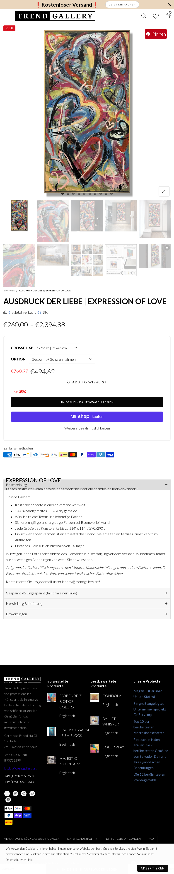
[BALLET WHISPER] (94, 720)
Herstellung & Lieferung (24, 603)
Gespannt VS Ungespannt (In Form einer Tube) (41, 593)
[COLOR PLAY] (94, 748)
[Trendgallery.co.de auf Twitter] (15, 793)
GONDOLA (111, 695)
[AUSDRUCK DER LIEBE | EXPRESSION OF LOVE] (87, 114)
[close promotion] (169, 4)
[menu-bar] (8, 16)
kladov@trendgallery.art (20, 768)
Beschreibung (16, 484)
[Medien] (164, 191)
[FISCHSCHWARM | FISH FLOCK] (51, 731)
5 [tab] (84, 194)
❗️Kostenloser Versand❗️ (67, 4)
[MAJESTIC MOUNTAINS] (51, 760)
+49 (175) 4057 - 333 (19, 782)
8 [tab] (100, 194)
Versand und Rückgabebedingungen (32, 838)
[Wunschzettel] (156, 16)
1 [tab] (62, 194)
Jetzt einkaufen (122, 4)
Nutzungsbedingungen (123, 838)
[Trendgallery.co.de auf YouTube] (8, 799)
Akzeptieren (153, 868)
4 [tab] (79, 194)
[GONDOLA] (94, 697)
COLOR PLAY (113, 747)
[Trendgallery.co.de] (55, 16)
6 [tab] (90, 194)
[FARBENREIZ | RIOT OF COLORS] (51, 697)
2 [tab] (68, 194)
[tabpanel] (87, 114)
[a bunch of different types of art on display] (121, 260)
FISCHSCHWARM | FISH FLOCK (71, 732)
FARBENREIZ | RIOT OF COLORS (71, 701)
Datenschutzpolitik (82, 838)
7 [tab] (95, 194)
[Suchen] (144, 16)
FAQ (151, 838)
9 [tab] (106, 194)
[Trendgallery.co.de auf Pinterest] (24, 793)
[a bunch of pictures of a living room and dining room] (87, 260)
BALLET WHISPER (110, 721)
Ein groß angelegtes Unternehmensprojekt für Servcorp (149, 709)
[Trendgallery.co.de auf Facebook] (7, 793)
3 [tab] (73, 194)
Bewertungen (16, 614)
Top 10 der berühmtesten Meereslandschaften (148, 727)
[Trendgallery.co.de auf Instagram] (32, 793)
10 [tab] (111, 194)
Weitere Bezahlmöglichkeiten (87, 428)
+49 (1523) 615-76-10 (19, 776)
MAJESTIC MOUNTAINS (70, 761)
